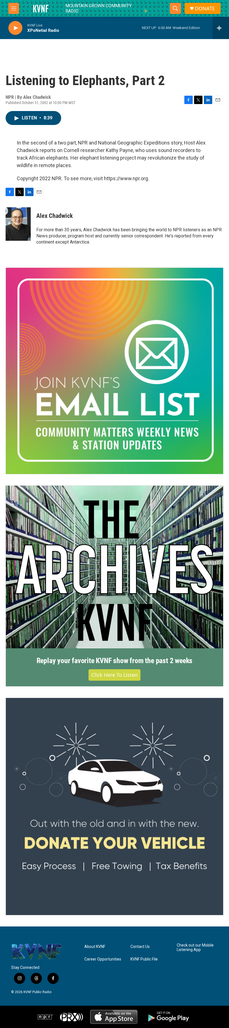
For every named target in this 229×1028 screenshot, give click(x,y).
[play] (15, 28)
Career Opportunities (102, 959)
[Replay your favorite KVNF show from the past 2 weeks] (114, 567)
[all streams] (221, 28)
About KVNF (94, 947)
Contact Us (140, 947)
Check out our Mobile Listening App (195, 947)
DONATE (205, 8)
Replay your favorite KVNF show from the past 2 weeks (115, 660)
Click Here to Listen (114, 674)
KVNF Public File (144, 959)
